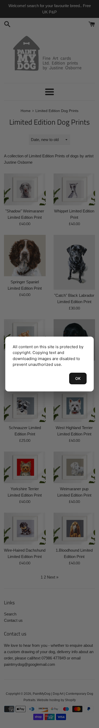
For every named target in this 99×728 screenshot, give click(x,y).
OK (78, 378)
